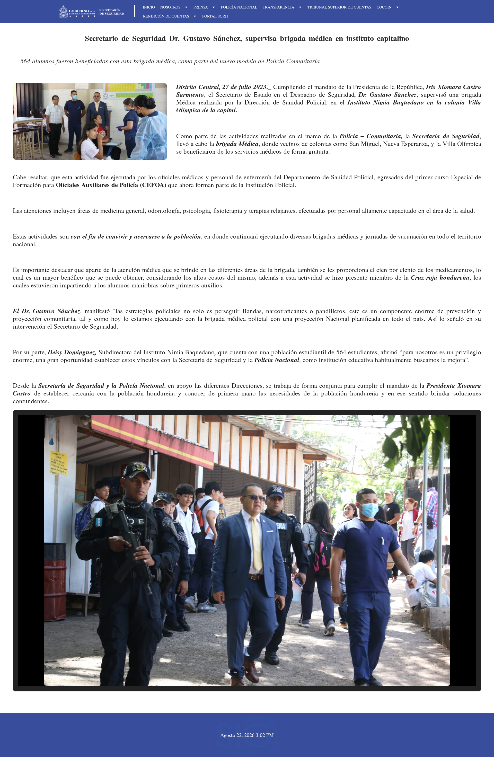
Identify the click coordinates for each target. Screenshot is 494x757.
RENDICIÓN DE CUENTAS (166, 16)
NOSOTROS (170, 7)
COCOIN (384, 7)
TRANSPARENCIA (278, 7)
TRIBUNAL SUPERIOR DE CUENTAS (339, 7)
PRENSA (200, 7)
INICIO (149, 7)
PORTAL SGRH (215, 16)
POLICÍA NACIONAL (239, 7)
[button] (235, 672)
